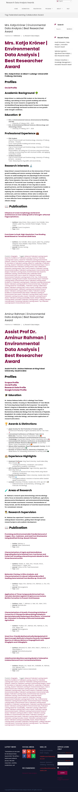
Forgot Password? (63, 779)
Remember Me (64, 768)
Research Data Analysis (32, 36)
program (48, 9)
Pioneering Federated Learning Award (26, 301)
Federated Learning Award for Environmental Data (25, 284)
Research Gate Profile (15, 387)
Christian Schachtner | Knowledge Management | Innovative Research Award (63, 62)
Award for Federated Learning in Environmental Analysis (28, 261)
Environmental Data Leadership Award (29, 273)
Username (64, 753)
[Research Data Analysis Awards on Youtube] (33, 752)
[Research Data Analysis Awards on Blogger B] (29, 752)
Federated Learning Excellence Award (20, 291)
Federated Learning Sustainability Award (21, 298)
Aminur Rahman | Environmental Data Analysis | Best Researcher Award (25, 317)
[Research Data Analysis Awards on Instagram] (29, 756)
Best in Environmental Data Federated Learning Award (27, 265)
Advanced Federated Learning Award (36, 256)
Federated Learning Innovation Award (16, 296)
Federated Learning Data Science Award (21, 287)
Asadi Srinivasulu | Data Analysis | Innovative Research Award (62, 44)
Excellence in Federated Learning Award (17, 282)
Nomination (25, 9)
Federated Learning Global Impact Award (34, 294)
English (60, 1)
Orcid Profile (11, 87)
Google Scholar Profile (16, 390)
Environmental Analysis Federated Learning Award (20, 270)
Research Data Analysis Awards (20, 2)
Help (68, 9)
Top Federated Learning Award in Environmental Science (26, 302)
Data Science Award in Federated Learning (35, 268)
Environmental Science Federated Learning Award (30, 280)
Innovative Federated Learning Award (26, 299)
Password (64, 760)
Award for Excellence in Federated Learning (18, 258)
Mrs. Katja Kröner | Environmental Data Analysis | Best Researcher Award (25, 28)
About (59, 9)
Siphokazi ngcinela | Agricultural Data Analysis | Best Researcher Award (63, 53)
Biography (14, 256)
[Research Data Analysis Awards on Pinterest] (24, 752)
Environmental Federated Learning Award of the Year (21, 277)
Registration (37, 9)
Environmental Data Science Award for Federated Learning (23, 275)
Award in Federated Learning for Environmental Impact (28, 265)
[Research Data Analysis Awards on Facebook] (24, 756)
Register (59, 778)
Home (16, 9)
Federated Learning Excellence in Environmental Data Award (25, 291)
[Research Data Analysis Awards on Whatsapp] (33, 756)
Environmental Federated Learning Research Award (26, 278)
